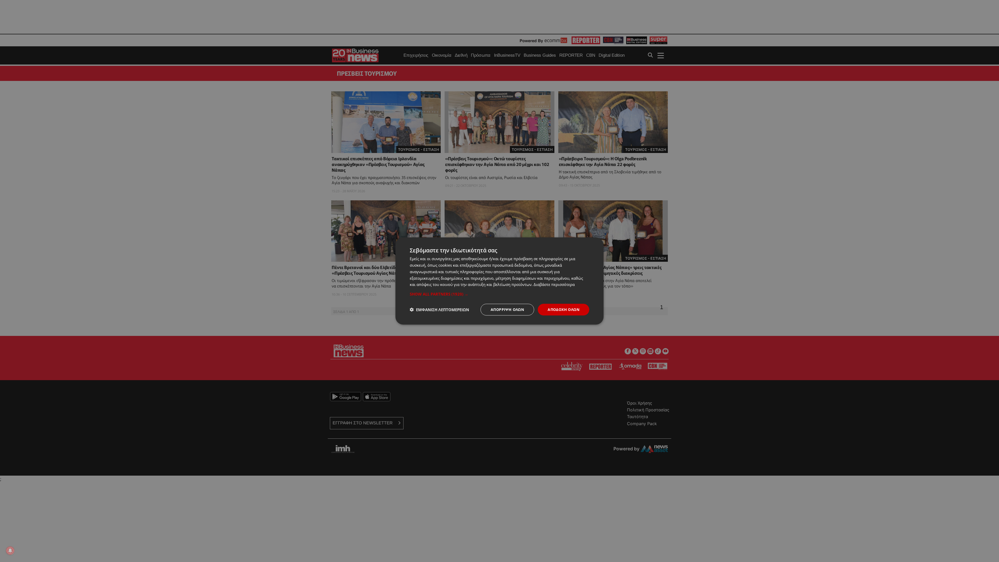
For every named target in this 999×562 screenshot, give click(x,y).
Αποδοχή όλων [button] (563, 309)
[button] (499, 294)
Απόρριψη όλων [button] (507, 309)
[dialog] (499, 281)
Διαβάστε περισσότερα (554, 284)
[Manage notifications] (10, 550)
